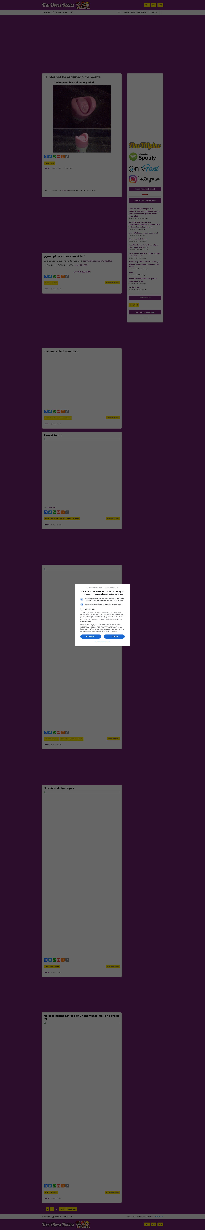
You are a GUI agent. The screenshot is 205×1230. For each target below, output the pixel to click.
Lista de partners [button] (85, 621)
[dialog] (102, 615)
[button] (102, 609)
